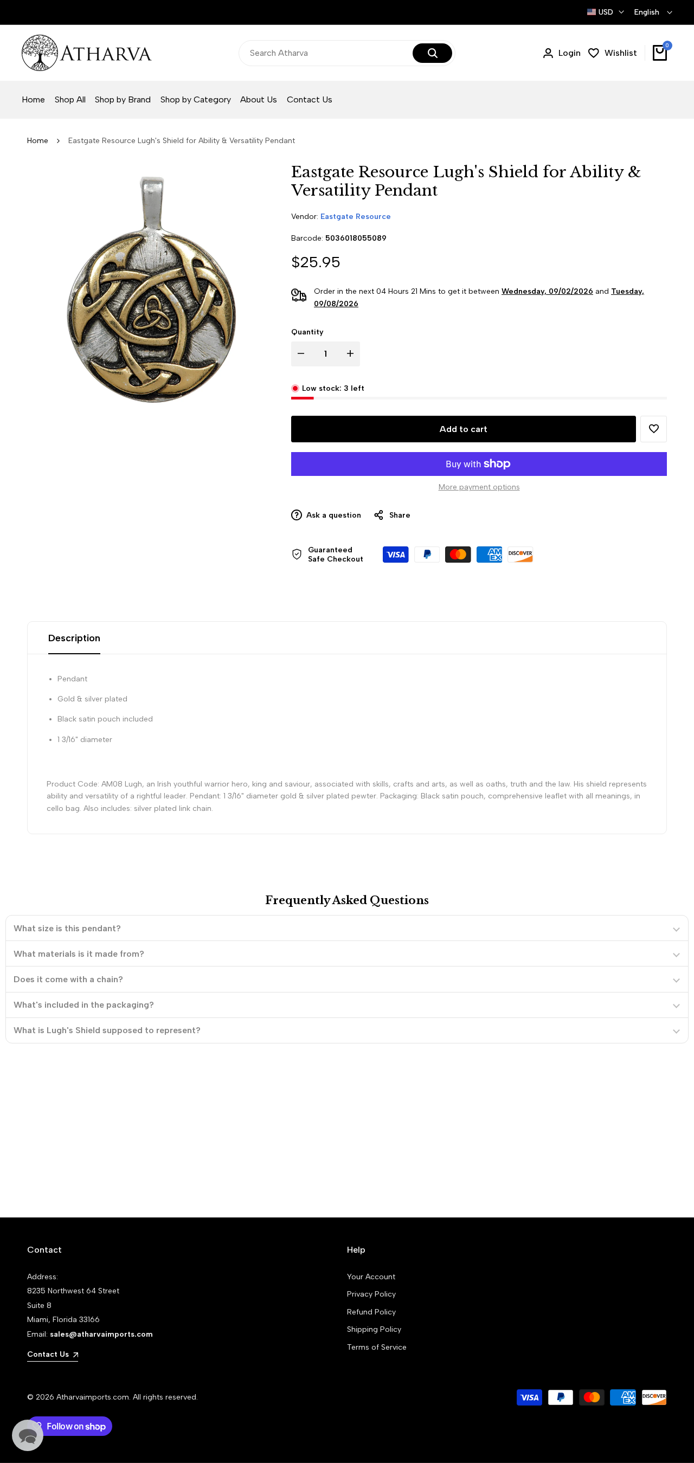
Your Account (371, 1276)
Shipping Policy (374, 1329)
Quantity (307, 332)
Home (37, 140)
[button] (653, 429)
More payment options (479, 487)
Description (74, 638)
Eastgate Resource (355, 216)
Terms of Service (377, 1347)
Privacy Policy (371, 1294)
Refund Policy (371, 1312)
